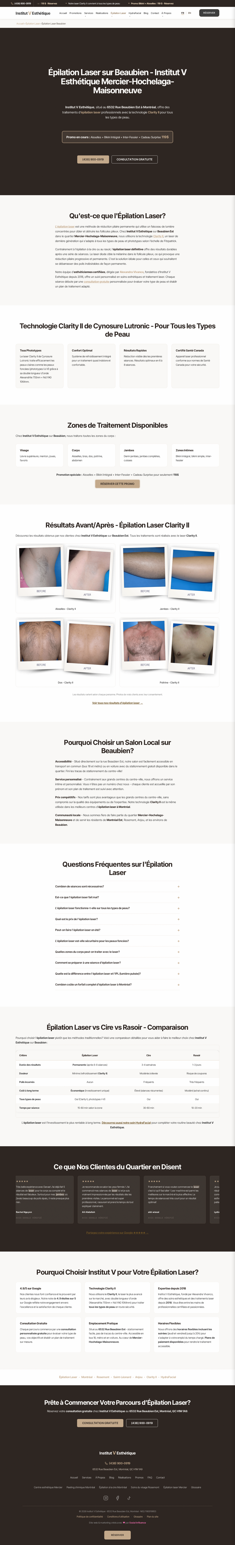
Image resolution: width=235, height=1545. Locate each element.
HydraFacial (135, 13)
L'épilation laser (65, 226)
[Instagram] (106, 1498)
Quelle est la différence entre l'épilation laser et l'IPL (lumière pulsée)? (98, 973)
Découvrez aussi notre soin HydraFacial (126, 1122)
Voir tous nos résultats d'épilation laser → (117, 703)
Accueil (63, 13)
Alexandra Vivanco (132, 272)
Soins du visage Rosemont (145, 1487)
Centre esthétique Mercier (48, 1487)
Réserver (209, 13)
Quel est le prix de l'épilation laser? (76, 919)
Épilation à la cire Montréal (113, 1487)
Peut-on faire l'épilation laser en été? (77, 930)
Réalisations (102, 13)
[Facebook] (117, 1498)
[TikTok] (129, 1498)
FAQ (150, 1477)
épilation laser (91, 112)
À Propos (166, 13)
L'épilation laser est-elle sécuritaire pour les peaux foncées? (92, 941)
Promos (139, 1477)
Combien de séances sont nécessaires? (79, 886)
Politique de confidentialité (90, 1516)
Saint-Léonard (122, 1377)
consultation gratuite (96, 281)
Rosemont (103, 1377)
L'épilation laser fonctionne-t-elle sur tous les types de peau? (92, 908)
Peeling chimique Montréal (81, 1487)
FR (182, 13)
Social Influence (137, 1522)
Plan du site (152, 1516)
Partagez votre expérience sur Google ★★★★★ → (117, 1232)
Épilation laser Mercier (175, 1487)
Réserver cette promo (117, 484)
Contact (155, 13)
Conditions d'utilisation (118, 1516)
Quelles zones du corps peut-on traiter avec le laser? (87, 951)
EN (189, 13)
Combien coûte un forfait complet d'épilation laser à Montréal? (93, 984)
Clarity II (153, 112)
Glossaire (196, 1487)
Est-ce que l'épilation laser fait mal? (77, 897)
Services (88, 13)
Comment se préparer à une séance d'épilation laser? (88, 962)
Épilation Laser (118, 13)
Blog (146, 13)
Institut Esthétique (33, 13)
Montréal (87, 1377)
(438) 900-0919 (93, 159)
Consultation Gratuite (135, 159)
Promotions (76, 13)
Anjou (138, 1377)
